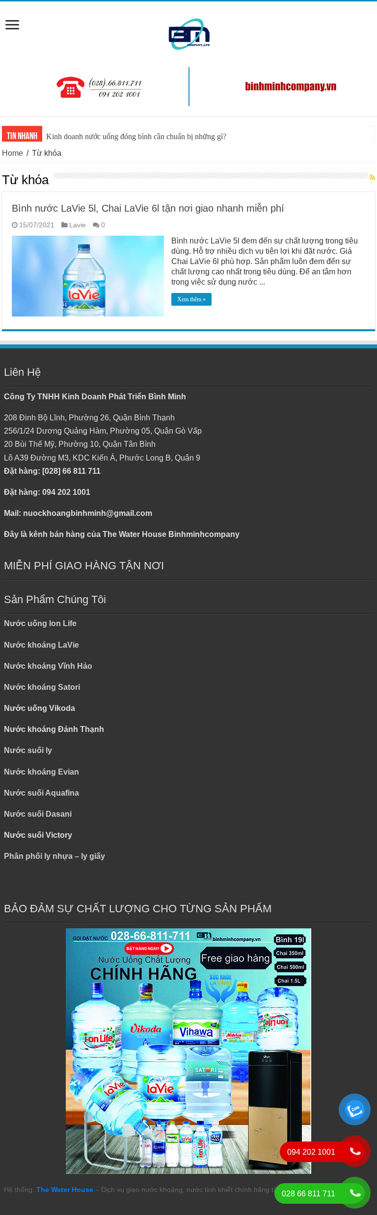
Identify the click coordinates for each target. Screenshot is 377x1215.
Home (12, 153)
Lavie (77, 225)
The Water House (64, 1189)
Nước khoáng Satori (42, 687)
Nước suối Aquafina (41, 793)
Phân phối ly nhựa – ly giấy (54, 856)
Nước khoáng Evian (41, 772)
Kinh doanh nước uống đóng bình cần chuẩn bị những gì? (136, 136)
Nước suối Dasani (38, 814)
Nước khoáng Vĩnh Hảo (48, 666)
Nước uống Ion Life (40, 623)
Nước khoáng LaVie (41, 645)
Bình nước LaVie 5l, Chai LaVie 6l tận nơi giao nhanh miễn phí (148, 208)
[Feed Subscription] (372, 178)
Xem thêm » (191, 299)
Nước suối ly (28, 750)
